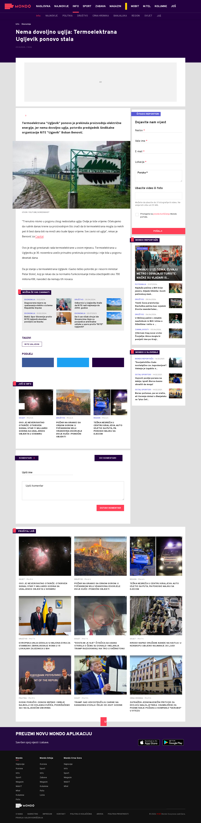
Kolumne (20, 795)
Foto (18, 799)
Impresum (47, 814)
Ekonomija (26, 24)
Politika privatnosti (118, 814)
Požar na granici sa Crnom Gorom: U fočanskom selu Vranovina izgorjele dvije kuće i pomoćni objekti (69, 429)
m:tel (159, 813)
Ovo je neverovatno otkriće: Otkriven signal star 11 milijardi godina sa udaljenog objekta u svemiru (33, 428)
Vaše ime (141, 141)
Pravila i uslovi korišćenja (29, 818)
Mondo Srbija (46, 758)
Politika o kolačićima (81, 814)
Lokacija (140, 162)
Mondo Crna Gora (73, 758)
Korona (19, 768)
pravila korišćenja (161, 214)
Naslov (140, 130)
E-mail (139, 151)
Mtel (18, 790)
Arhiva (100, 814)
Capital (39, 236)
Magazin (20, 782)
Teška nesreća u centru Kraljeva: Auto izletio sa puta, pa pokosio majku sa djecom (108, 428)
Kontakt (61, 814)
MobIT (19, 786)
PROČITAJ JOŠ (26, 531)
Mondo (19, 758)
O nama (19, 814)
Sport (18, 777)
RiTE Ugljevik (31, 344)
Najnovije (20, 764)
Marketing (32, 814)
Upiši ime (27, 472)
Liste (42, 795)
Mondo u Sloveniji (146, 352)
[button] (21, 406)
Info (17, 24)
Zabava (43, 777)
